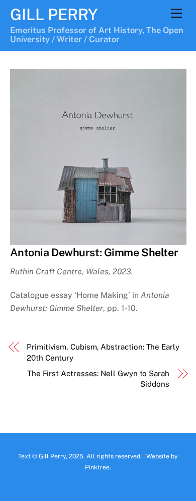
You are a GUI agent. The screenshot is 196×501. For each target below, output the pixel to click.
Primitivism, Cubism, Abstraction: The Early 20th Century (103, 352)
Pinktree (97, 467)
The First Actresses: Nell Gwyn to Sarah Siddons (98, 378)
